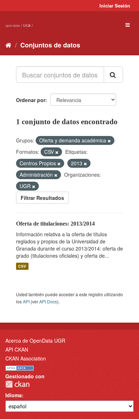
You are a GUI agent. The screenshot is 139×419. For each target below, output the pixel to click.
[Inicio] (8, 44)
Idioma (13, 395)
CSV (22, 266)
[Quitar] (109, 140)
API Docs (48, 301)
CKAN (17, 384)
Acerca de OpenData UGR (35, 340)
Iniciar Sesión (114, 5)
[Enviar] (113, 74)
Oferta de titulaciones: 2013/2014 (55, 224)
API (26, 301)
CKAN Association (25, 358)
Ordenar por (30, 100)
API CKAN (16, 349)
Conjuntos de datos (50, 45)
